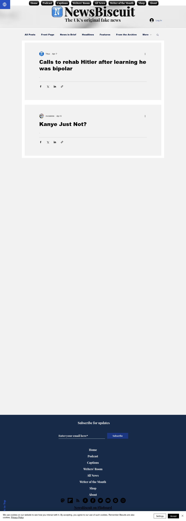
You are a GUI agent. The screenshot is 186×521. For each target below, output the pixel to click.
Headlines (88, 34)
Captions (93, 462)
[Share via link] (62, 86)
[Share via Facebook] (40, 86)
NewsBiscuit (99, 11)
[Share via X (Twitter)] (47, 86)
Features (105, 34)
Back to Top (4, 508)
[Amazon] (85, 500)
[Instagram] (123, 500)
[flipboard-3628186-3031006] (70, 500)
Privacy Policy (17, 517)
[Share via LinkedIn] (54, 86)
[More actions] (145, 53)
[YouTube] (108, 500)
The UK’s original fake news (93, 20)
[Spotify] (115, 500)
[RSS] (77, 500)
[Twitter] (100, 500)
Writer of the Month (93, 482)
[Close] (182, 516)
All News (93, 475)
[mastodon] (62, 500)
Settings (160, 516)
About (93, 495)
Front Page (47, 34)
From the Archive (126, 34)
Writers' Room (92, 469)
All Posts (30, 34)
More (146, 34)
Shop (93, 488)
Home (93, 450)
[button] (157, 35)
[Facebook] (92, 500)
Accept (173, 516)
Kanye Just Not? (63, 124)
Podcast (93, 456)
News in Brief (68, 34)
